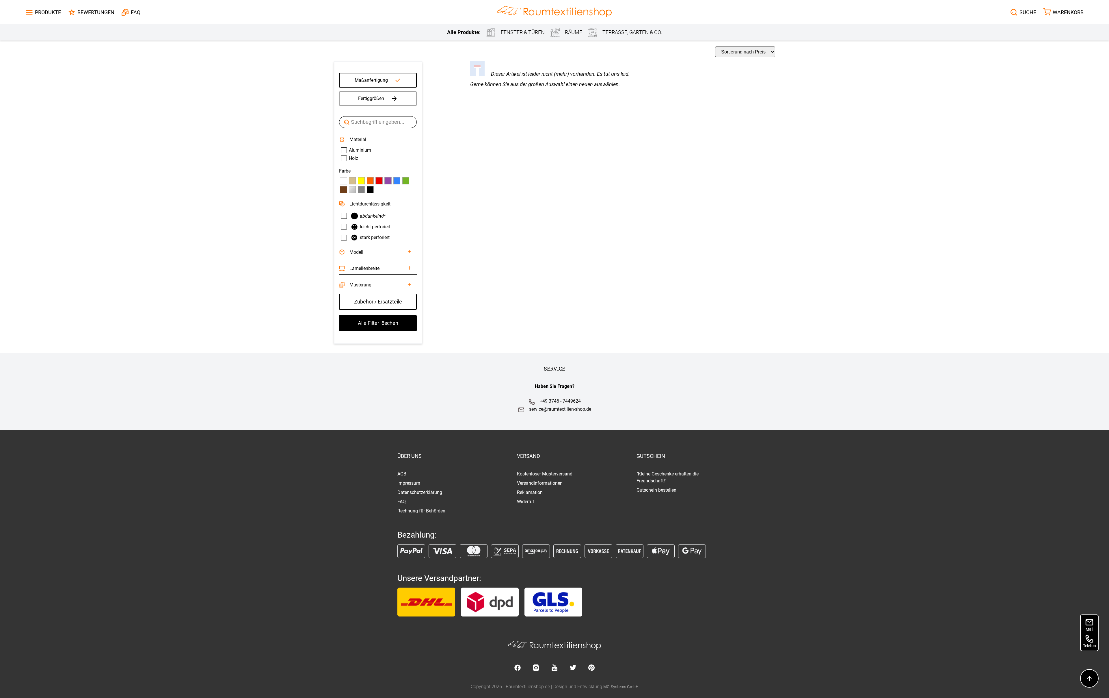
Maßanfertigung (371, 80)
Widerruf (525, 501)
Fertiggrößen (371, 98)
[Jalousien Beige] (352, 180)
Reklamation (530, 492)
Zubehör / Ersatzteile (378, 302)
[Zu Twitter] (573, 668)
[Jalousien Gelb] (361, 180)
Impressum (408, 483)
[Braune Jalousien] (343, 189)
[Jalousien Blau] (396, 180)
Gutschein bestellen (656, 490)
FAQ (401, 501)
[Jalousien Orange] (370, 180)
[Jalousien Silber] (352, 189)
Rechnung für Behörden (421, 511)
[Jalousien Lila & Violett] (387, 180)
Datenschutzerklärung (419, 492)
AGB (401, 474)
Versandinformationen (540, 483)
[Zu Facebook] (517, 668)
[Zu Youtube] (554, 668)
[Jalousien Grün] (405, 180)
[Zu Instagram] (536, 668)
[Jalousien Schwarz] (370, 189)
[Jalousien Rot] (378, 180)
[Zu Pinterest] (591, 668)
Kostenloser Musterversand (544, 474)
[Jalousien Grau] (361, 189)
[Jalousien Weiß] (343, 180)
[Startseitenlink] (554, 12)
